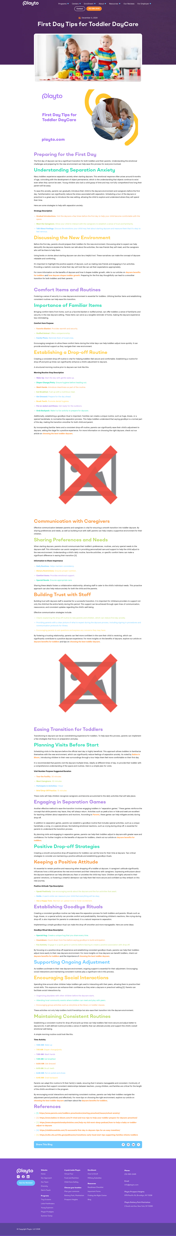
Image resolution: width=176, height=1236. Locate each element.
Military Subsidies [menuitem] (94, 1178)
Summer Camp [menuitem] (46, 1216)
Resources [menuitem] (92, 1183)
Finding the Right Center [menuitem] (97, 1195)
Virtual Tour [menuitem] (68, 1174)
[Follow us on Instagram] (128, 1144)
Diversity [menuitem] (44, 1186)
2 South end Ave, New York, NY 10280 (138, 1206)
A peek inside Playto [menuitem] (72, 1170)
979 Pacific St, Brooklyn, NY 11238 (138, 1195)
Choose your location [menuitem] (72, 1188)
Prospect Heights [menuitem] (71, 1199)
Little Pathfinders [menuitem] (47, 1204)
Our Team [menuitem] (44, 1182)
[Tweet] (138, 1144)
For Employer (143, 4)
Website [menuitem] (44, 1170)
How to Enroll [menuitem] (93, 1174)
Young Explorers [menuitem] (47, 1208)
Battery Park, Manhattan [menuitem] (74, 1195)
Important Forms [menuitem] (94, 1191)
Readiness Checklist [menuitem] (95, 1187)
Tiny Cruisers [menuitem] (46, 1199)
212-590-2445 (94, 8)
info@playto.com (131, 1185)
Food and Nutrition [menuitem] (71, 1178)
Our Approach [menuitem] (46, 1178)
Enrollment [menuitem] (92, 1170)
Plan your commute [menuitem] (71, 1191)
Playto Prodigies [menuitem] (47, 1212)
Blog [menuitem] (89, 1199)
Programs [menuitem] (45, 1196)
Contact (80, 9)
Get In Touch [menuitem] (46, 1190)
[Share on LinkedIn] (133, 1144)
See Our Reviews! (26, 1183)
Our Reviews (129, 4)
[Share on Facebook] (123, 1144)
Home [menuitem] (43, 1174)
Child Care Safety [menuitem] (71, 1182)
